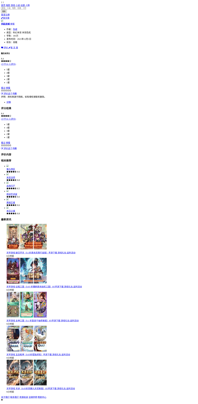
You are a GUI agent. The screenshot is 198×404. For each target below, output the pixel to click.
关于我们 (5, 397)
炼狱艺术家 (11, 194)
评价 (6, 47)
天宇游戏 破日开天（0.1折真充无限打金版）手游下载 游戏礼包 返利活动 (40, 253)
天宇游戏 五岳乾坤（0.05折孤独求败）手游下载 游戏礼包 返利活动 (38, 354)
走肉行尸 (10, 186)
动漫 (22, 5)
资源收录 (23, 397)
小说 (18, 5)
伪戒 (15, 29)
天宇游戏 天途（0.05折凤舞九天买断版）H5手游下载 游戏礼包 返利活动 (40, 388)
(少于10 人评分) (8, 64)
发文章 (6, 18)
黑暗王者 (10, 202)
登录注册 (5, 15)
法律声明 (33, 397)
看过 (3, 88)
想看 (8, 88)
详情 (8, 102)
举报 (12, 24)
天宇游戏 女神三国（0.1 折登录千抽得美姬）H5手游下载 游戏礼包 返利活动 (42, 321)
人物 (27, 5)
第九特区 (10, 169)
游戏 (13, 5)
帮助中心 (42, 397)
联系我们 (14, 397)
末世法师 (10, 177)
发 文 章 (14, 47)
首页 (3, 5)
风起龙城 (5, 24)
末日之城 (10, 211)
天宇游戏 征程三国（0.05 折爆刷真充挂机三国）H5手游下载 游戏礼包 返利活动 (44, 287)
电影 (8, 5)
